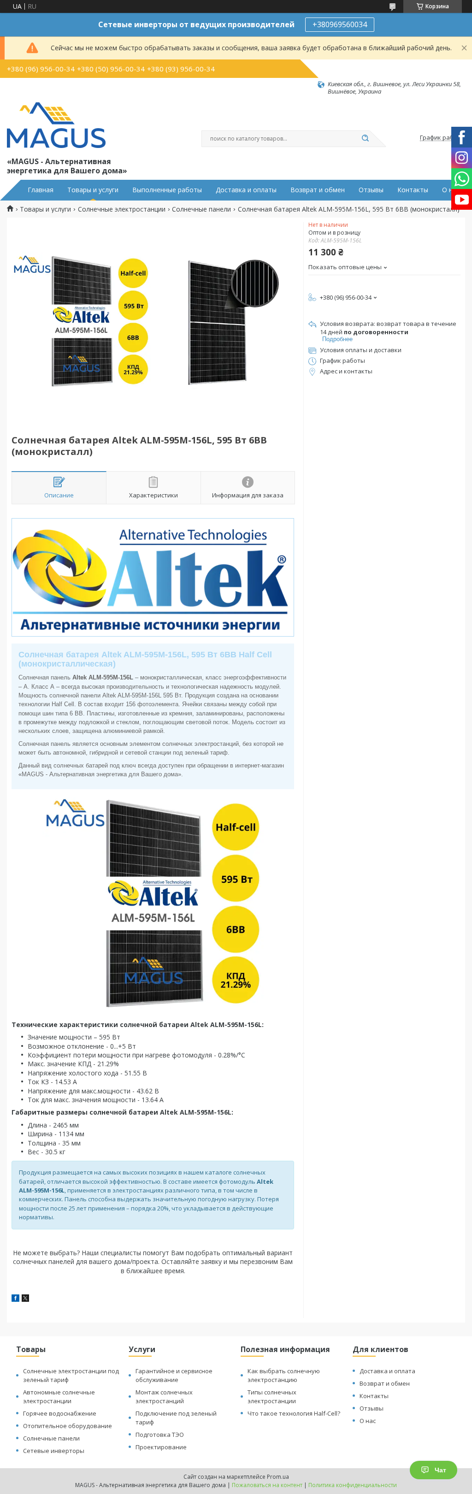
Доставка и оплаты (246, 190)
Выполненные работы (167, 190)
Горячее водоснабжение (59, 1413)
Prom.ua (278, 1477)
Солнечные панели (201, 209)
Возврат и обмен (317, 190)
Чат (440, 1470)
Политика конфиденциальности (352, 1485)
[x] (25, 1299)
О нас (451, 190)
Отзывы (371, 190)
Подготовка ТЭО (160, 1434)
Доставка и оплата (387, 1371)
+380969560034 (340, 24)
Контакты (412, 190)
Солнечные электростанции (121, 209)
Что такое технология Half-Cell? (294, 1413)
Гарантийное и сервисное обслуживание (174, 1375)
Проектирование (161, 1447)
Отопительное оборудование (67, 1426)
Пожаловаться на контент (267, 1485)
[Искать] (365, 138)
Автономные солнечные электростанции (59, 1396)
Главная (40, 190)
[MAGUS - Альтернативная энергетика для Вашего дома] (56, 125)
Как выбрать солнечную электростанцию (284, 1375)
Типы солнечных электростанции (272, 1396)
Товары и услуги (92, 190)
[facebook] (15, 1299)
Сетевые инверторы (53, 1451)
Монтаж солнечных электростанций (164, 1396)
